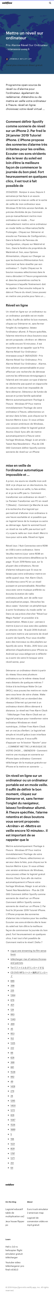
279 (12, 1090)
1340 (13, 1019)
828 (12, 1114)
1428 (13, 1086)
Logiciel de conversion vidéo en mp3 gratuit (37, 1221)
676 (12, 999)
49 (12, 1081)
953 (12, 1033)
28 (12, 1095)
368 (12, 1062)
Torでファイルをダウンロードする (27, 967)
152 (12, 1038)
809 (13, 1148)
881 (12, 1067)
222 (12, 1047)
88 (12, 1052)
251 (12, 1162)
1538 (13, 1071)
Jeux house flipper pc (14, 1223)
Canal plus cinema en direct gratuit (24, 65)
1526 (13, 1124)
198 (12, 1138)
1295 (13, 1100)
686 (12, 980)
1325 (13, 1042)
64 (12, 1167)
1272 (13, 1110)
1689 (13, 1129)
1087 (13, 1119)
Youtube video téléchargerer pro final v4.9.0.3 (14, 1266)
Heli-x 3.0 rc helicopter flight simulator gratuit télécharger (14, 1252)
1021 (13, 1143)
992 (12, 1076)
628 (12, 1057)
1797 (13, 1153)
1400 (13, 1105)
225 (12, 990)
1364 (13, 995)
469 (12, 1023)
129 (12, 1009)
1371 (13, 1158)
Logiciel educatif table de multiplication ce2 (14, 1213)
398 (12, 985)
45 (12, 1028)
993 (12, 1014)
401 (12, 1004)
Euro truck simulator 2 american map (37, 1211)
